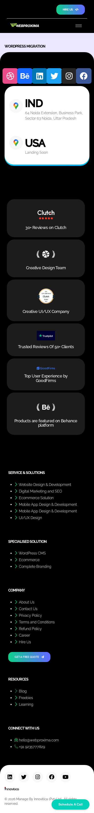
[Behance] (25, 76)
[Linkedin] (39, 76)
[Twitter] (54, 76)
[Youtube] (65, 777)
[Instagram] (69, 76)
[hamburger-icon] (78, 25)
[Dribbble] (10, 76)
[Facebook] (83, 76)
